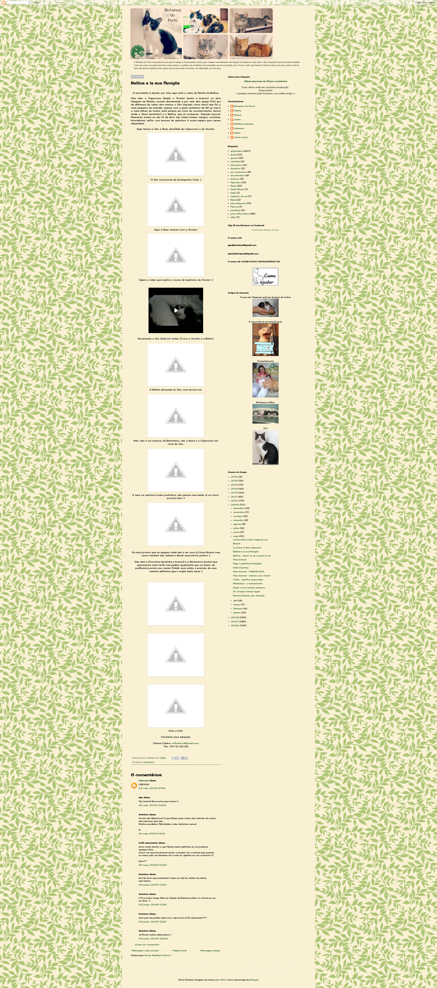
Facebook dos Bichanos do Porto (265, 229)
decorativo (236, 165)
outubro (238, 516)
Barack (236, 543)
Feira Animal (239, 559)
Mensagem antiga (210, 950)
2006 (235, 625)
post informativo (239, 213)
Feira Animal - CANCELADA (248, 571)
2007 (235, 621)
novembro (239, 512)
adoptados (148, 762)
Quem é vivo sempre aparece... (249, 587)
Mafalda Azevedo (243, 124)
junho (236, 532)
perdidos (235, 210)
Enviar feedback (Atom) (158, 955)
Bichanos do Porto (244, 106)
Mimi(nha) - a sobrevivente (247, 583)
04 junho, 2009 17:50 (153, 885)
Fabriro (238, 110)
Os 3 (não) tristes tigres (246, 591)
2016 (235, 476)
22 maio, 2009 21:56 (152, 788)
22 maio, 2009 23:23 (152, 805)
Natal (233, 200)
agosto (237, 524)
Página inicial (180, 950)
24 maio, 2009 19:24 (152, 833)
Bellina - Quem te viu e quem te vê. (252, 555)
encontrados (237, 175)
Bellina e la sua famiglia (245, 551)
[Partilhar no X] (179, 758)
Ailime (223, 979)
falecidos (235, 182)
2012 (235, 492)
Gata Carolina (240, 567)
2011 (234, 496)
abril (236, 600)
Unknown (144, 780)
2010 (235, 500)
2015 (235, 480)
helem (237, 133)
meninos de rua (238, 196)
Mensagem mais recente (145, 950)
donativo (235, 168)
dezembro (239, 508)
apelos (234, 158)
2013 (234, 488)
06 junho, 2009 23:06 (153, 938)
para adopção (238, 203)
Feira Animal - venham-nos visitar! (251, 575)
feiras (233, 186)
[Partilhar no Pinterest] (186, 758)
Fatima (237, 115)
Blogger (254, 979)
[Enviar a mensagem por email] (173, 758)
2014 (234, 485)
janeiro (237, 612)
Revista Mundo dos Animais (249, 595)
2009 (235, 504)
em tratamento (238, 172)
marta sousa (241, 137)
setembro (239, 520)
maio (236, 536)
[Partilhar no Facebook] (183, 758)
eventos (234, 179)
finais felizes (237, 189)
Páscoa (234, 206)
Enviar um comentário (147, 944)
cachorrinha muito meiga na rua (250, 539)
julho (236, 528)
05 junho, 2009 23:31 (152, 921)
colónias (235, 161)
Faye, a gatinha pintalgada (247, 563)
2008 (235, 617)
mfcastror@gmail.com (185, 743)
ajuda (233, 154)
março (237, 604)
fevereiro (238, 608)
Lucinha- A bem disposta (247, 547)
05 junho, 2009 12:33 (152, 904)
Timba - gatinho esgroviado (248, 579)
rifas (232, 217)
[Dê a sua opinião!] (176, 758)
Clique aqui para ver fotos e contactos (265, 81)
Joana (237, 119)
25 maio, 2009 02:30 (153, 865)
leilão (233, 193)
